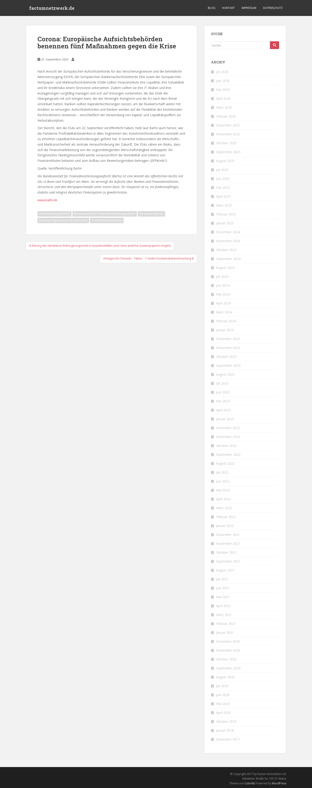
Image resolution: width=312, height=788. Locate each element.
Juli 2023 (222, 383)
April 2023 (223, 410)
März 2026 (224, 107)
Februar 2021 (226, 623)
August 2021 (225, 570)
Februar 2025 (226, 214)
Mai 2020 (223, 704)
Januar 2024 (225, 330)
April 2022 (223, 499)
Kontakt (228, 8)
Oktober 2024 (226, 250)
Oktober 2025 (226, 143)
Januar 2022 (225, 526)
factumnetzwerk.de (51, 8)
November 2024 (228, 241)
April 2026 (223, 98)
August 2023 (225, 374)
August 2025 (225, 161)
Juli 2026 (222, 72)
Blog (211, 8)
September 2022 (228, 454)
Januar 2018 (225, 730)
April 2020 (223, 712)
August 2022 (225, 463)
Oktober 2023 (226, 356)
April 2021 (223, 606)
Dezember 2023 (228, 339)
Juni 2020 (223, 695)
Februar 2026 (226, 116)
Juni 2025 (223, 178)
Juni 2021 (223, 588)
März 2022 (224, 508)
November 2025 (228, 134)
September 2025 (228, 152)
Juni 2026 (223, 81)
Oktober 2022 (226, 445)
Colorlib (249, 783)
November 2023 (228, 348)
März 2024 (224, 312)
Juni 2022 (223, 481)
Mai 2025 (223, 187)
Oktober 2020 (226, 659)
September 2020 (228, 668)
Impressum (249, 8)
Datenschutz (273, 8)
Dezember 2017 (228, 739)
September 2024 (228, 259)
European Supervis (151, 214)
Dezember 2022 (228, 428)
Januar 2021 (225, 632)
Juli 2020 (222, 686)
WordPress (279, 783)
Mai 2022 (223, 490)
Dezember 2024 (228, 232)
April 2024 (223, 303)
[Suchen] (274, 45)
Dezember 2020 (228, 641)
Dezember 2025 (228, 125)
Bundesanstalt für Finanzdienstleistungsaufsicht (104, 214)
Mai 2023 (223, 401)
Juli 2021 (222, 579)
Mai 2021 (223, 597)
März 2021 (224, 615)
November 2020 (228, 650)
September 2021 (228, 561)
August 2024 (225, 267)
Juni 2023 (223, 392)
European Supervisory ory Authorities (63, 220)
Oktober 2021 (226, 552)
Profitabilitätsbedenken (107, 220)
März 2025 (224, 205)
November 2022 (228, 437)
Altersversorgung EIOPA (54, 214)
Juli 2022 (222, 472)
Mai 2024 (223, 294)
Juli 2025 (222, 170)
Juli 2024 (222, 276)
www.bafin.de (47, 200)
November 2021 (228, 543)
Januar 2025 (225, 223)
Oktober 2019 (226, 721)
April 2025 (223, 196)
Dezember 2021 (228, 534)
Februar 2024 (226, 321)
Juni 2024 (223, 285)
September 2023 (228, 365)
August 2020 (225, 677)
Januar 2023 (225, 419)
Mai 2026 (223, 89)
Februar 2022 (226, 517)
